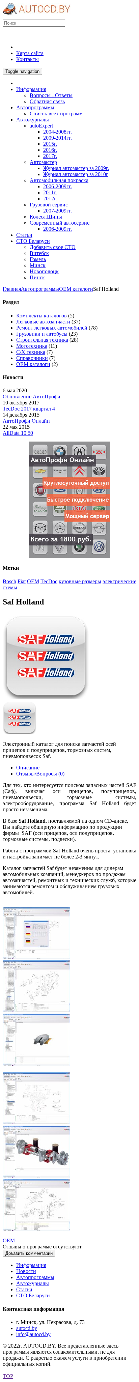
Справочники (32, 358)
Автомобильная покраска (59, 180)
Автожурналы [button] (32, 119)
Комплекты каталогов (41, 315)
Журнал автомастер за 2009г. (76, 168)
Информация (31, 1265)
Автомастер (43, 162)
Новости (26, 1271)
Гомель (38, 259)
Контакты (27, 59)
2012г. (50, 198)
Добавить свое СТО (53, 247)
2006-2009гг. (57, 186)
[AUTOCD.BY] (37, 16)
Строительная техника (42, 340)
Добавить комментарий (29, 1253)
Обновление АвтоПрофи (31, 396)
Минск (38, 265)
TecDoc (48, 581)
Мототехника (31, 346)
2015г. (50, 144)
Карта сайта (30, 53)
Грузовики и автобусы (41, 334)
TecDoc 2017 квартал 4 (29, 409)
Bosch (9, 581)
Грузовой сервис (49, 204)
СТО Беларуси (33, 1295)
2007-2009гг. (57, 211)
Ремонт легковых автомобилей (51, 328)
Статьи (24, 1289)
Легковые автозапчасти (43, 322)
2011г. (50, 192)
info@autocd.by (33, 1334)
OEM (33, 581)
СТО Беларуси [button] (33, 241)
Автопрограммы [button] (35, 107)
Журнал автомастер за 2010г (75, 174)
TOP (8, 1376)
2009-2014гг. (57, 138)
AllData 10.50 (18, 433)
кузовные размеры (80, 581)
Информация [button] (31, 89)
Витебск (39, 253)
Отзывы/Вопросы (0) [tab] (40, 774)
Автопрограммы (40, 289)
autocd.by (26, 1328)
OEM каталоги (76, 289)
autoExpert (41, 126)
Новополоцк (44, 271)
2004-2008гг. (57, 132)
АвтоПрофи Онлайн (26, 421)
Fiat (22, 581)
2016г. (50, 150)
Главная (12, 289)
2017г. (50, 156)
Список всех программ (56, 113)
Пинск (37, 277)
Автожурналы (32, 1283)
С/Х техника (30, 352)
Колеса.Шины (46, 217)
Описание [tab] (27, 767)
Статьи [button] (24, 235)
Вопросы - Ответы (51, 95)
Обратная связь (47, 101)
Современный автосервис (59, 223)
